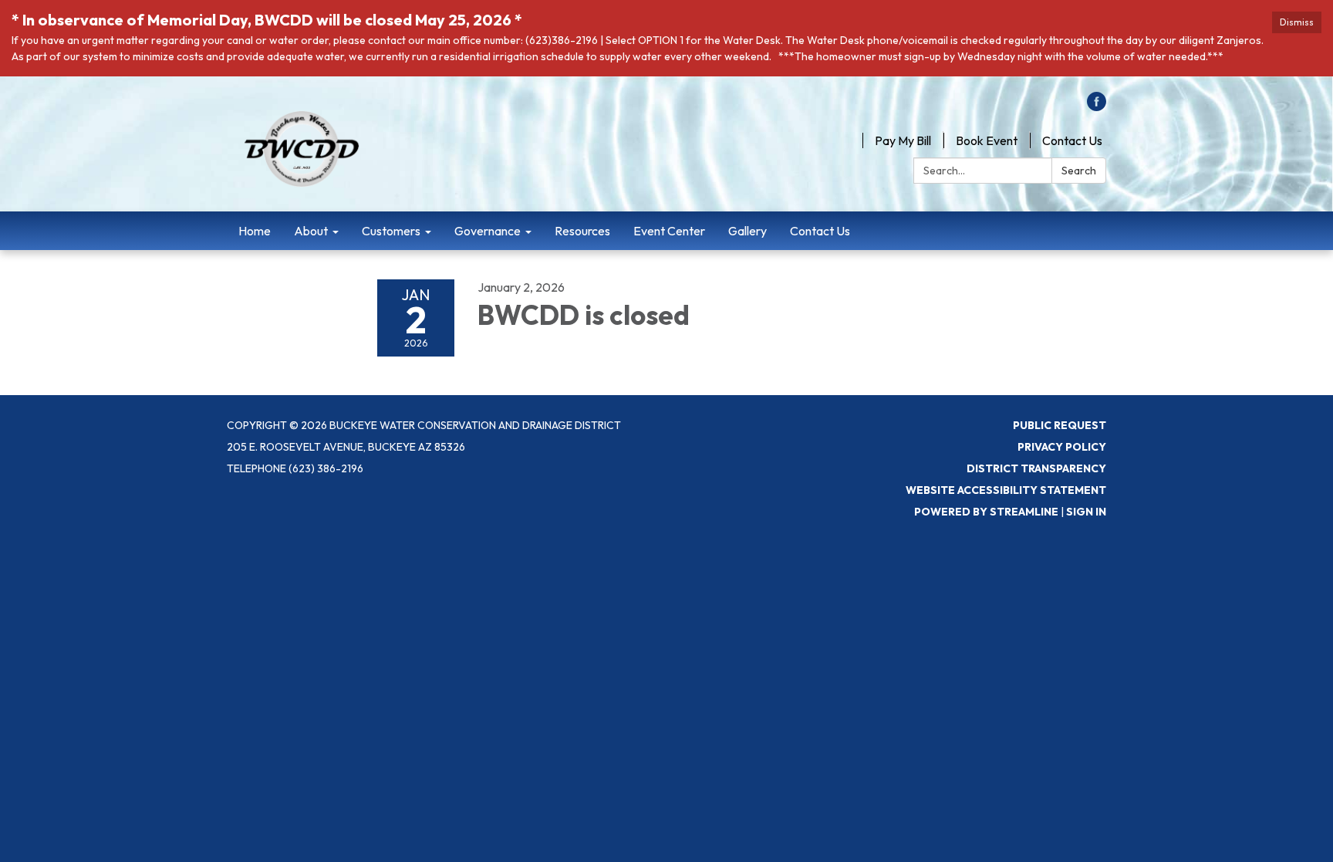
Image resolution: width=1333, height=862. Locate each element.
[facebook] (1096, 106)
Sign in (1086, 512)
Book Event (986, 140)
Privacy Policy (1061, 447)
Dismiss (1297, 22)
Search (1078, 170)
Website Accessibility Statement (1006, 490)
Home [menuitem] (254, 230)
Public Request (1059, 425)
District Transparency (1036, 468)
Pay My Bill (903, 140)
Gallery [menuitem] (747, 230)
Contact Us (1072, 140)
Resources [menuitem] (582, 230)
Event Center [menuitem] (669, 230)
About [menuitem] (311, 230)
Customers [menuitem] (391, 230)
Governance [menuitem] (487, 230)
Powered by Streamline (986, 512)
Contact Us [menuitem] (820, 230)
